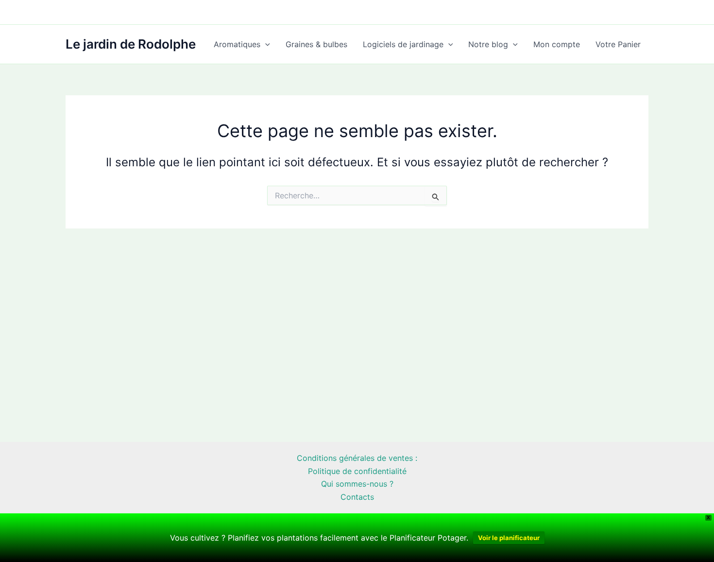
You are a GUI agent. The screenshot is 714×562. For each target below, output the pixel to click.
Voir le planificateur (509, 538)
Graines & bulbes (316, 44)
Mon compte (556, 44)
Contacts (357, 497)
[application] (265, 44)
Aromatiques (237, 44)
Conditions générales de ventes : (357, 458)
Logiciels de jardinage (403, 44)
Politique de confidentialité (357, 471)
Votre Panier (618, 44)
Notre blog (488, 44)
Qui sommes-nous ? (357, 484)
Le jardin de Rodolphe (131, 44)
